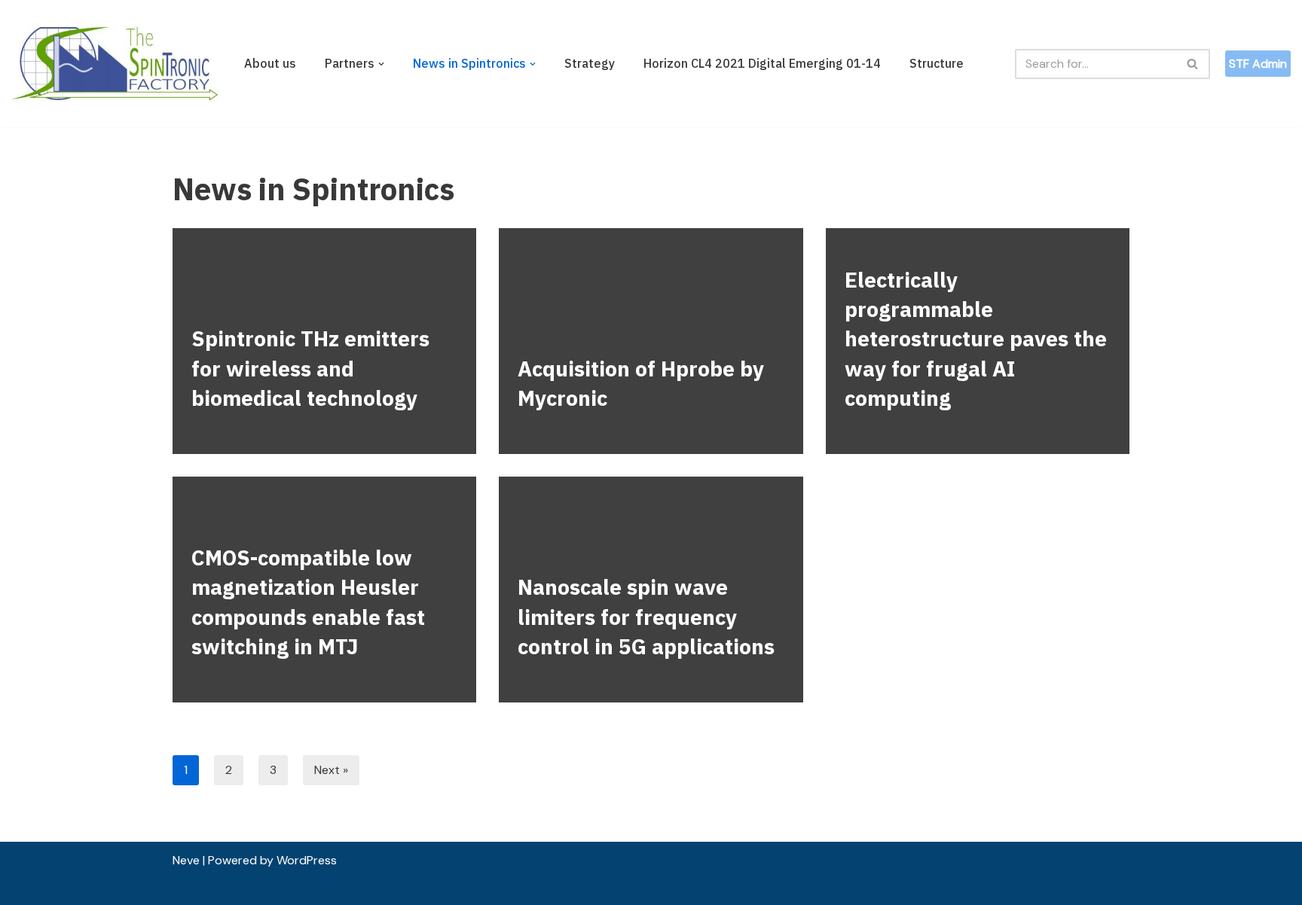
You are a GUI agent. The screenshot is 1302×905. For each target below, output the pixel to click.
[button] (381, 64)
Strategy (589, 63)
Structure (936, 63)
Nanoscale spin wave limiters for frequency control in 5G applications (646, 616)
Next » (331, 770)
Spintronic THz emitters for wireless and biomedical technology (310, 368)
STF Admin (1258, 64)
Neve (186, 860)
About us (270, 63)
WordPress (307, 860)
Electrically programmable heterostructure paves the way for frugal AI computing (976, 339)
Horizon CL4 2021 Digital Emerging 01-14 (762, 63)
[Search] (1193, 64)
